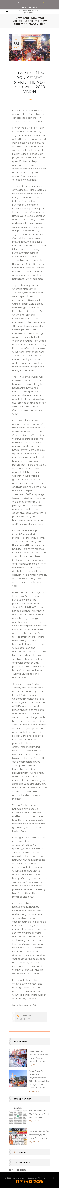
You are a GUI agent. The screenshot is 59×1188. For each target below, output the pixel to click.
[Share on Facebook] (17, 1019)
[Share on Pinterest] (29, 1019)
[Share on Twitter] (21, 1019)
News (29, 99)
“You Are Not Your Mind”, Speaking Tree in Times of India (39, 1114)
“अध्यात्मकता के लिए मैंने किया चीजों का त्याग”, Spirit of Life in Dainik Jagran (39, 1134)
